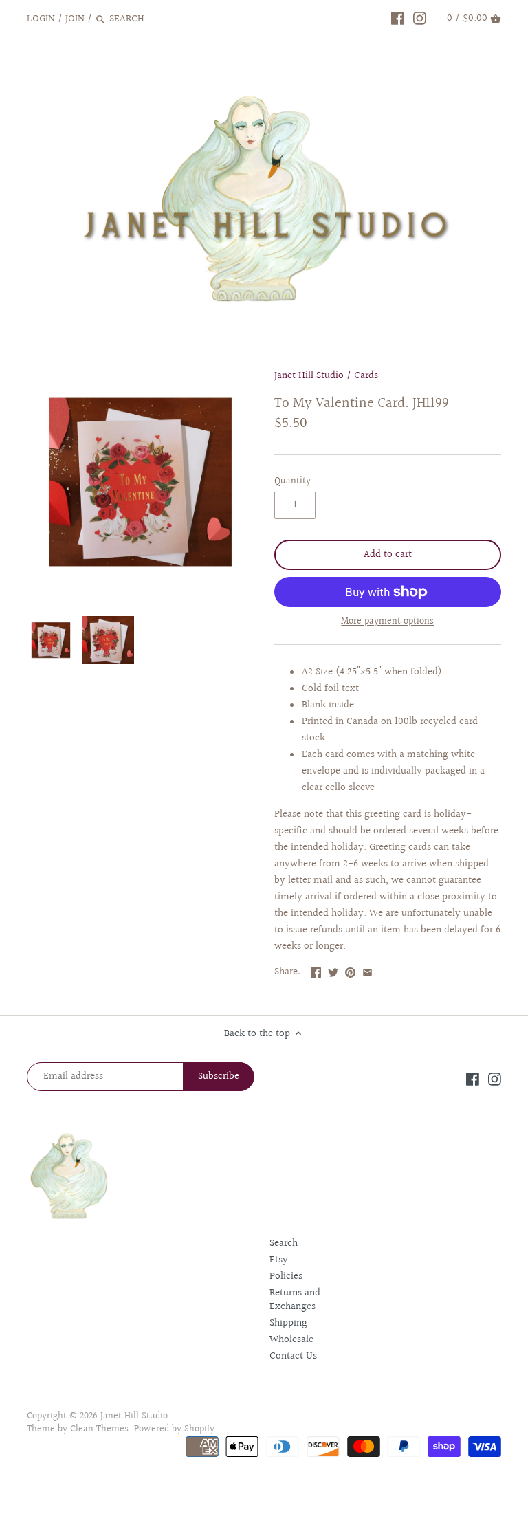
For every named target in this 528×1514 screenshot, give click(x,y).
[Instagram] (419, 19)
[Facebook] (397, 19)
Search (284, 1243)
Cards (366, 376)
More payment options (387, 622)
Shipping (288, 1323)
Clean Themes (99, 1429)
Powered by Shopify (174, 1429)
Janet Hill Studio (309, 376)
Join (75, 19)
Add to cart (388, 554)
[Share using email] (367, 970)
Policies (286, 1276)
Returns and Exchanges (295, 1300)
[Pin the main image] (350, 970)
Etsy (279, 1260)
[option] (51, 640)
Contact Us (293, 1356)
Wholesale (292, 1340)
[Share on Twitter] (333, 970)
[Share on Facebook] (316, 970)
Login (41, 19)
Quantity (292, 481)
